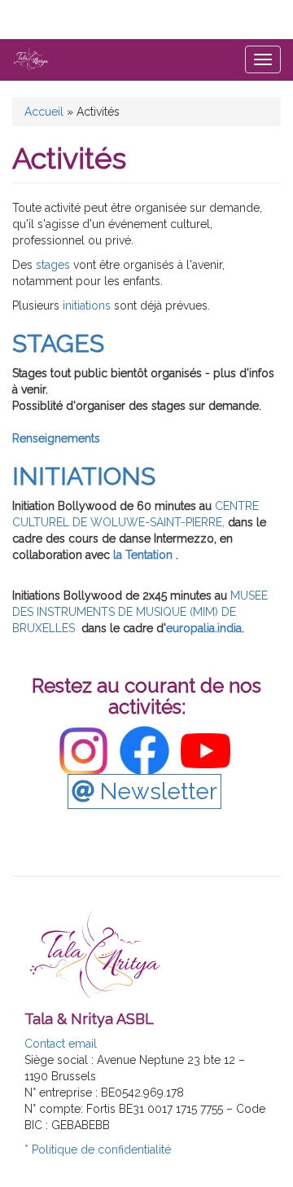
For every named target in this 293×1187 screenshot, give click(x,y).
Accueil (43, 111)
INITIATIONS (83, 476)
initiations (85, 305)
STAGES (58, 343)
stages (54, 264)
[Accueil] (31, 59)
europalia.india (204, 628)
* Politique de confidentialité (97, 1149)
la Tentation (144, 554)
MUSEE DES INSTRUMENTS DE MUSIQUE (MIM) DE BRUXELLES (140, 612)
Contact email (60, 1043)
